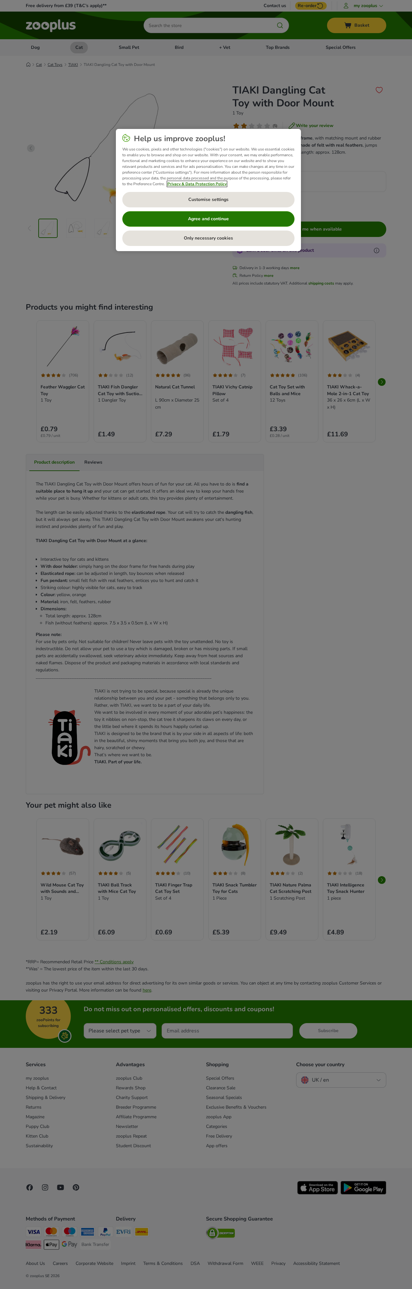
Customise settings (208, 199)
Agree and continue (208, 219)
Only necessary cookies (208, 238)
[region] (208, 190)
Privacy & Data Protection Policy (197, 183)
